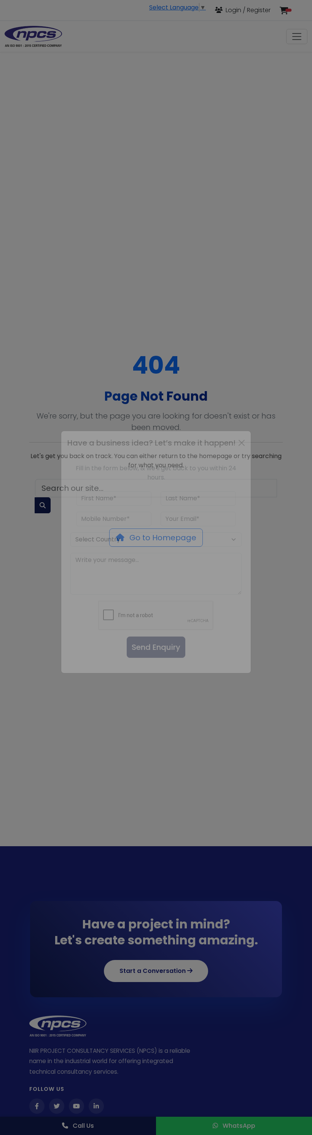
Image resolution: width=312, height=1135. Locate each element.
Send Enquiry (156, 662)
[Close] (242, 458)
